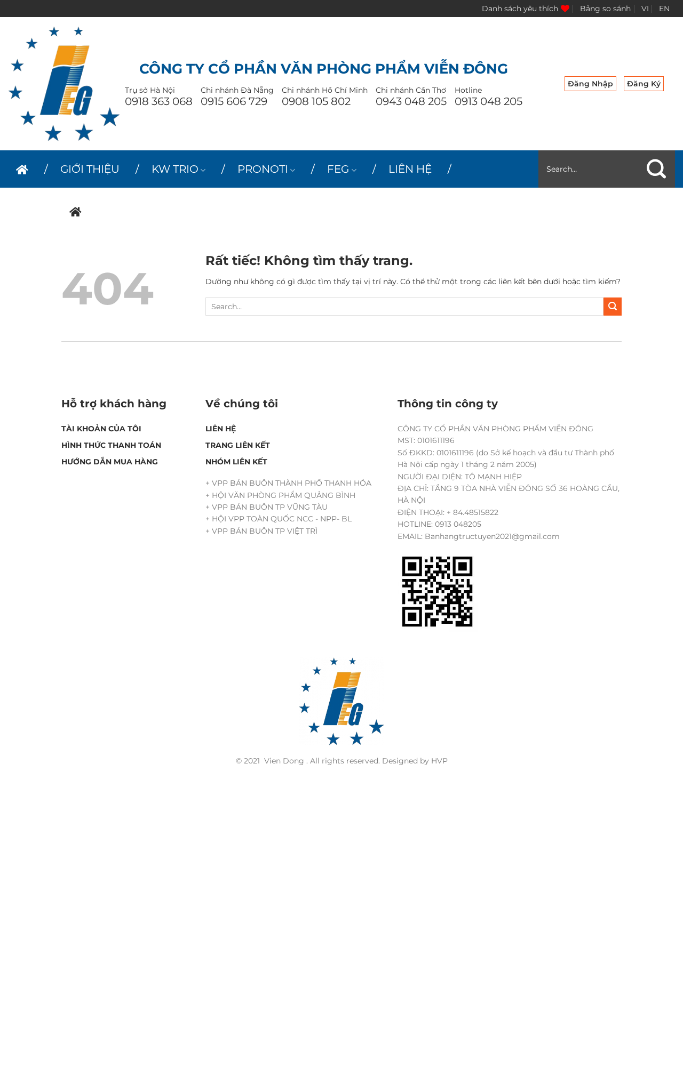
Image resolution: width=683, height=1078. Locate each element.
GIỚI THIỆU (90, 169)
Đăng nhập (590, 84)
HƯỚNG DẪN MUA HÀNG (109, 461)
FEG (338, 169)
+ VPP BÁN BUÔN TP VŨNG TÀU (266, 507)
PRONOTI (262, 169)
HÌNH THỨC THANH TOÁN (111, 445)
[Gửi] (656, 169)
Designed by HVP (415, 761)
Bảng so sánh (605, 8)
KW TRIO (175, 169)
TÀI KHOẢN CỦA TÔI (101, 428)
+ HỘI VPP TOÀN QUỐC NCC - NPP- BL (278, 519)
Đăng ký (644, 84)
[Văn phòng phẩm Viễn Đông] (64, 83)
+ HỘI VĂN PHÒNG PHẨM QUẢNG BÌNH (280, 495)
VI (645, 8)
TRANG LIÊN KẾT (237, 445)
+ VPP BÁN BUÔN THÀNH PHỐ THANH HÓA (288, 483)
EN (664, 8)
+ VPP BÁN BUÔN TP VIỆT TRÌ (261, 531)
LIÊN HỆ (410, 169)
